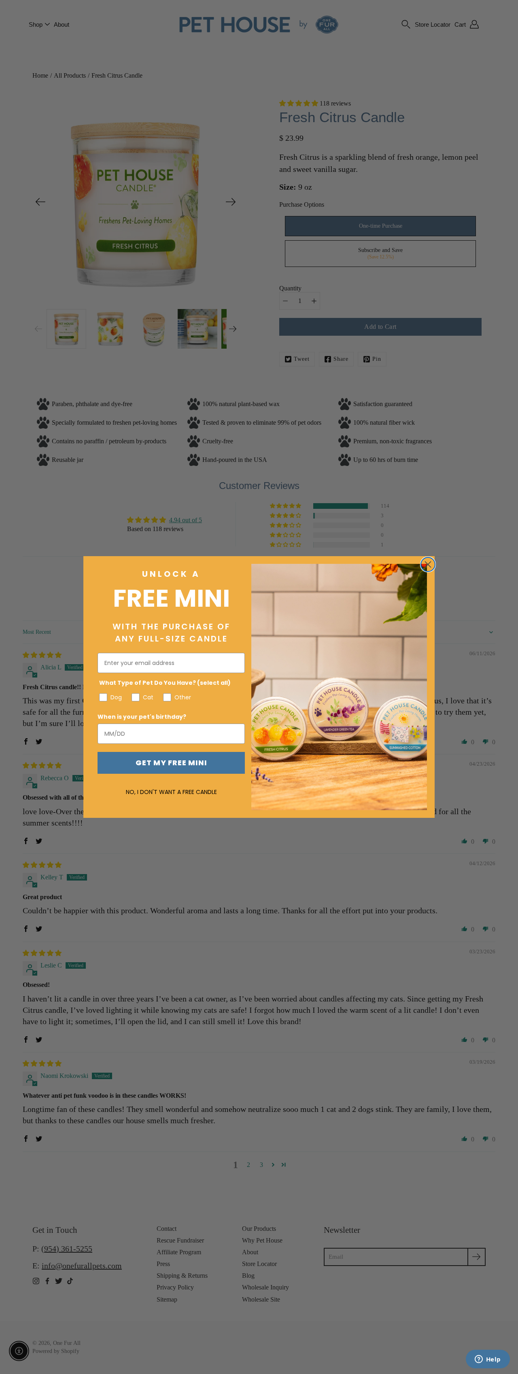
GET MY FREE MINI (171, 763)
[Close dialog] (428, 564)
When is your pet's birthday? (142, 717)
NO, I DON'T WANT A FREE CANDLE (171, 792)
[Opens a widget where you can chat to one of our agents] (487, 1360)
